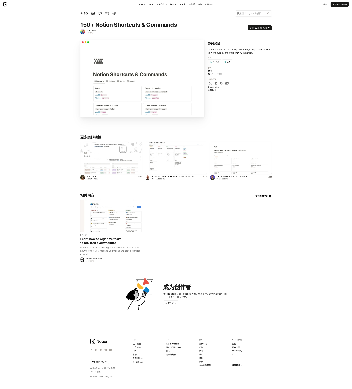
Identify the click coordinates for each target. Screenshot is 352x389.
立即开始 (171, 302)
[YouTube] (110, 350)
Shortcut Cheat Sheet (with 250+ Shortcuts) (173, 176)
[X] (210, 83)
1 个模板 (90, 33)
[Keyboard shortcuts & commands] (241, 158)
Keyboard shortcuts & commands (232, 176)
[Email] (226, 83)
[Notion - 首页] (5, 4)
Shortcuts (91, 176)
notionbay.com (216, 74)
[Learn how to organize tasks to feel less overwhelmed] (111, 216)
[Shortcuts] (111, 158)
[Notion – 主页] (99, 341)
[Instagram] (91, 350)
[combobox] (253, 13)
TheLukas (91, 30)
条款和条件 (212, 90)
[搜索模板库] (268, 13)
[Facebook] (221, 83)
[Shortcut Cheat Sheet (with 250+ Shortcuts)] (176, 158)
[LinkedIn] (216, 83)
